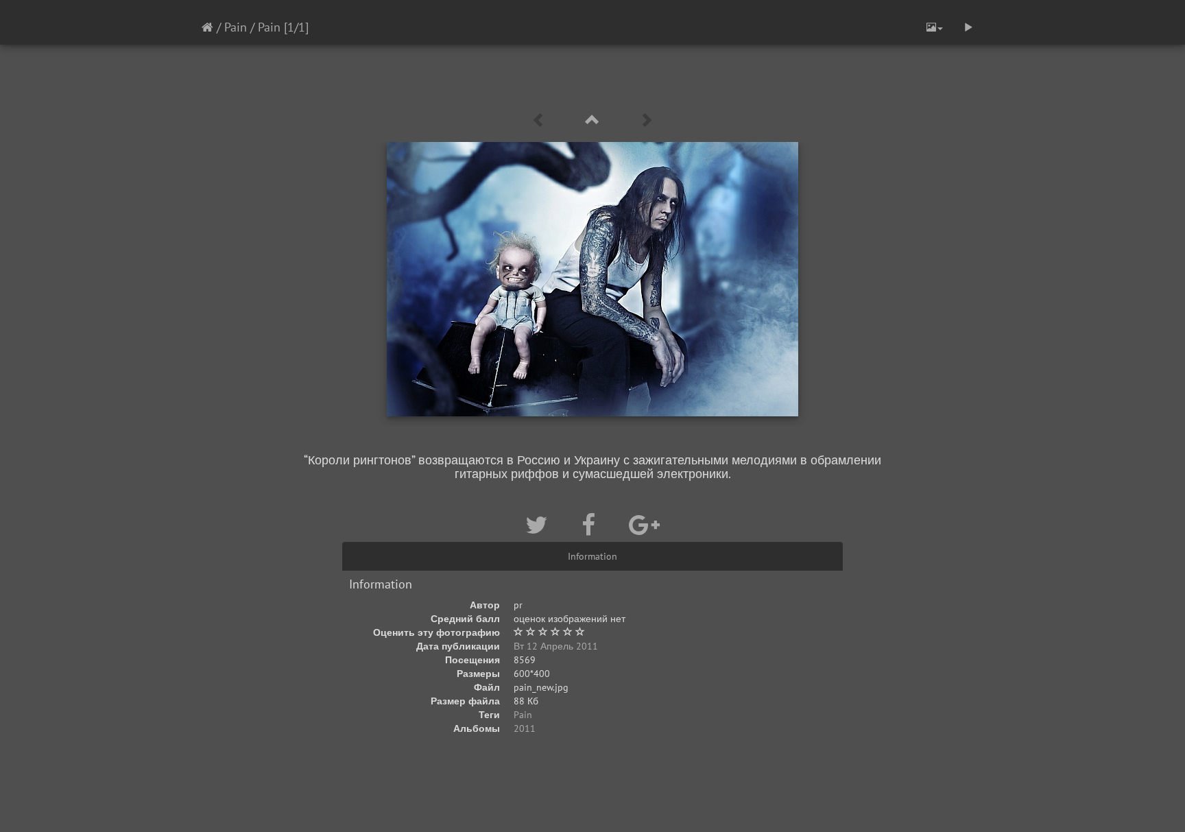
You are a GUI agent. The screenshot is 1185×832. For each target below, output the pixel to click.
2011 (525, 728)
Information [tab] (592, 556)
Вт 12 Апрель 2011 (556, 646)
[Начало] (207, 27)
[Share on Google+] (644, 524)
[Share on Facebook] (591, 524)
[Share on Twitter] (540, 524)
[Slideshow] (968, 27)
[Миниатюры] (592, 120)
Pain (235, 27)
